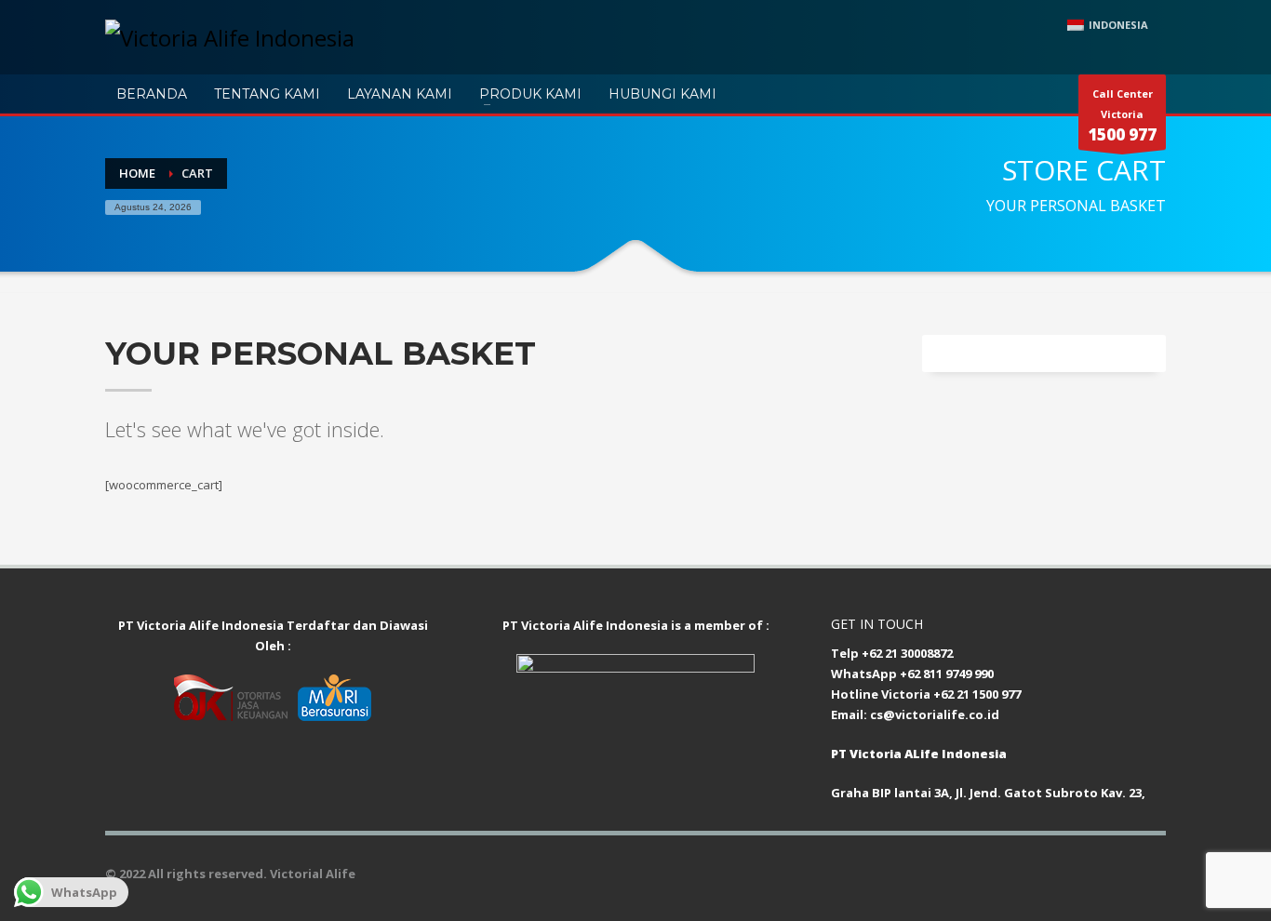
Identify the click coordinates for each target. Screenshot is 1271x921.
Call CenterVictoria (1122, 116)
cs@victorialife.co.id (934, 714)
